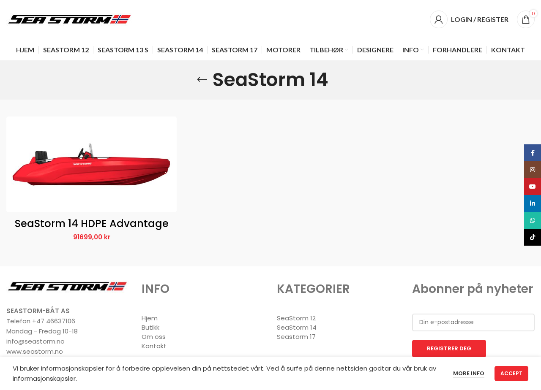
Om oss (154, 336)
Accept (511, 373)
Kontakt (154, 345)
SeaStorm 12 (296, 318)
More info (468, 373)
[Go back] (202, 79)
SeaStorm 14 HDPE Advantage (92, 223)
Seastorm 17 (296, 336)
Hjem (150, 318)
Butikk (150, 327)
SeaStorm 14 (297, 327)
